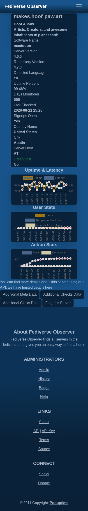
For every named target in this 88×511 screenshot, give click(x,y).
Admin (44, 370)
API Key (48, 431)
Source (44, 449)
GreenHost (22, 159)
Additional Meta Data (20, 294)
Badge (44, 388)
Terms (44, 440)
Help (44, 397)
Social (44, 474)
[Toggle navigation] (79, 6)
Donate (44, 483)
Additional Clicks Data (21, 303)
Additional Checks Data (62, 294)
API (36, 431)
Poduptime (59, 503)
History (44, 379)
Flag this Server (58, 303)
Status (44, 422)
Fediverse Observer (26, 6)
